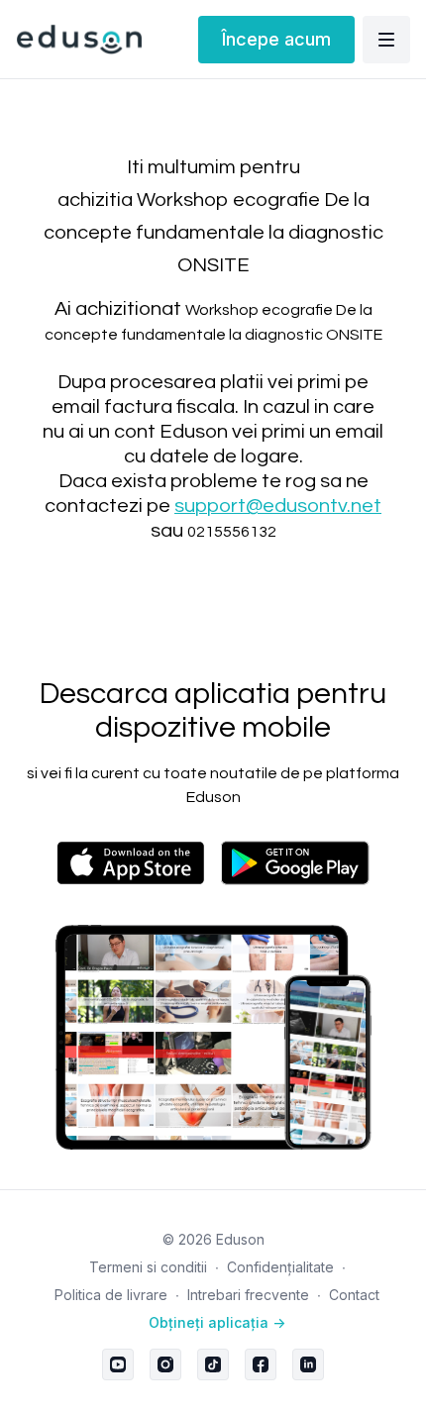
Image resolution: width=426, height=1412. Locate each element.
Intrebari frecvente (248, 1294)
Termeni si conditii (148, 1267)
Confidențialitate (280, 1267)
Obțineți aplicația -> (217, 1322)
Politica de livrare (110, 1294)
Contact (354, 1294)
